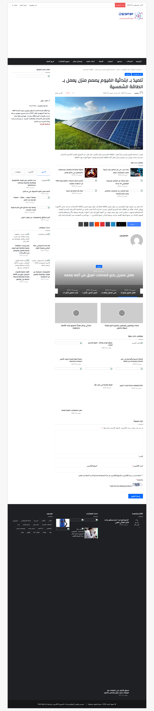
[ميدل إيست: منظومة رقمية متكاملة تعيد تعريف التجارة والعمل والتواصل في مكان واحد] (20, 238)
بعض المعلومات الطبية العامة (72, 410)
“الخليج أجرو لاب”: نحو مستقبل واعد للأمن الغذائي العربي (117, 521)
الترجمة (36, 521)
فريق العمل (23, 5)
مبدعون (119, 61)
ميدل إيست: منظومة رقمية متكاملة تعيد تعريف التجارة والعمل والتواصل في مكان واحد (20, 249)
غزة (19, 524)
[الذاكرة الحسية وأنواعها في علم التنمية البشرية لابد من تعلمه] (129, 349)
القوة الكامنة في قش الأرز (103, 384)
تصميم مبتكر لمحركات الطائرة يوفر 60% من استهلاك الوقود (69, 182)
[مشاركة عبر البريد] (86, 224)
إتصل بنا (14, 5)
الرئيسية (138, 61)
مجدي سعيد (31, 528)
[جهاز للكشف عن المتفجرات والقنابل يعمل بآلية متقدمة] (136, 193)
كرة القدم (40, 528)
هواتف (44, 532)
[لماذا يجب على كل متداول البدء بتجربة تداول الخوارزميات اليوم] (136, 172)
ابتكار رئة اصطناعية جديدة (74, 190)
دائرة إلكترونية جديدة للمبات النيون (131, 385)
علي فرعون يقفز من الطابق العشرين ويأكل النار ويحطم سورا (99, 275)
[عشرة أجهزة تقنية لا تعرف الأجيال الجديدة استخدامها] (68, 349)
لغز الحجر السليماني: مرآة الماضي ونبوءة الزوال (41, 247)
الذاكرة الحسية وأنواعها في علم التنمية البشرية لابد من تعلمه (132, 360)
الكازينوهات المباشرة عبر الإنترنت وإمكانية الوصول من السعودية (41, 274)
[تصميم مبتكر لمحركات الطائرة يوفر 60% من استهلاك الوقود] (91, 183)
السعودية (15, 521)
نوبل (50, 532)
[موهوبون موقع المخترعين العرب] (131, 16)
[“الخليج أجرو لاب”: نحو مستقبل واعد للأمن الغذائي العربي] (137, 603)
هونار (22, 532)
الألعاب (43, 521)
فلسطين (49, 528)
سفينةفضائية (26, 524)
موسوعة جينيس (20, 528)
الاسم (140, 456)
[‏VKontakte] (91, 224)
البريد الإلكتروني (137, 466)
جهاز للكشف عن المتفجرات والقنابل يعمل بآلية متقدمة (117, 192)
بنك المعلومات (125, 69)
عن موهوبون (33, 5)
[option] (99, 274)
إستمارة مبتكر (77, 61)
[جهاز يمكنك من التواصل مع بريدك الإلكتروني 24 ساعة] (136, 183)
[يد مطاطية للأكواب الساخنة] (62, 523)
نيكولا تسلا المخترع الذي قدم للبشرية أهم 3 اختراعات (23, 208)
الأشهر (43, 172)
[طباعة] (80, 224)
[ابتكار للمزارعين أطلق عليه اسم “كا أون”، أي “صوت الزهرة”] (62, 535)
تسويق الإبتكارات (64, 61)
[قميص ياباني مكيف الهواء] (91, 533)
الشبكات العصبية (47, 524)
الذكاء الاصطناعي (26, 521)
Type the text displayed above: (120, 486)
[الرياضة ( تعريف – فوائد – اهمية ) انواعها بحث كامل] (44, 200)
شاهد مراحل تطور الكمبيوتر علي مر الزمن (36, 191)
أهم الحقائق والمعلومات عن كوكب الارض (35, 217)
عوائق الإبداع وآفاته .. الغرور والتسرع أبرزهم (100, 343)
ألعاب (50, 521)
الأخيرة (30, 172)
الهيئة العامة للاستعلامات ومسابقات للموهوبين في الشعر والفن (70, 171)
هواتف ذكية (36, 532)
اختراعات (130, 61)
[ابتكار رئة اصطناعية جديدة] (91, 193)
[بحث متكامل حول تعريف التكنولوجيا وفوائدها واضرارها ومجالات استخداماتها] (44, 183)
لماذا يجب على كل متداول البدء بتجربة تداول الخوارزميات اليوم (116, 171)
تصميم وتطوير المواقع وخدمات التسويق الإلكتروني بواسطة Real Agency (61, 704)
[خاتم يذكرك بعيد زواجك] (77, 532)
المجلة (101, 61)
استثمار (110, 61)
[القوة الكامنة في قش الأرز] (99, 375)
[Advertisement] (77, 41)
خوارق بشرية (99, 264)
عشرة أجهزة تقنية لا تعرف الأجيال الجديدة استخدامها (71, 360)
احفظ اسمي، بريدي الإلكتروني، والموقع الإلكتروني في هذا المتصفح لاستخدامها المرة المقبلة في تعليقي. (109, 475)
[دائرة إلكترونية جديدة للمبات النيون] (129, 375)
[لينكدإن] (113, 224)
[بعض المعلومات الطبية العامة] (68, 387)
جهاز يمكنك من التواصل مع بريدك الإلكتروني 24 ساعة (117, 182)
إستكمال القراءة (45, 124)
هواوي (28, 532)
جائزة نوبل (36, 524)
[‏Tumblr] (108, 224)
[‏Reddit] (97, 224)
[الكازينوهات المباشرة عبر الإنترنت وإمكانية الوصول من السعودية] (41, 264)
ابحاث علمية (90, 61)
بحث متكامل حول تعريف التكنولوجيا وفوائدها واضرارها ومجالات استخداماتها (24, 183)
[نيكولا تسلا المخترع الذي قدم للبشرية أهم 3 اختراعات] (44, 210)
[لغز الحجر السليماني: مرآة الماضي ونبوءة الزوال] (41, 238)
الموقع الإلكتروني (92, 466)
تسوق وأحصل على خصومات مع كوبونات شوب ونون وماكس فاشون (116, 691)
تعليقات (18, 172)
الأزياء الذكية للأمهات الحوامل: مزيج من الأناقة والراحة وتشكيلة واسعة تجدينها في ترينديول (21, 275)
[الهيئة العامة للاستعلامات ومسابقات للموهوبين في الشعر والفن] (91, 173)
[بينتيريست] (102, 224)
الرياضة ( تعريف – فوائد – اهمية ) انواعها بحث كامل (24, 198)
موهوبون (136, 93)
